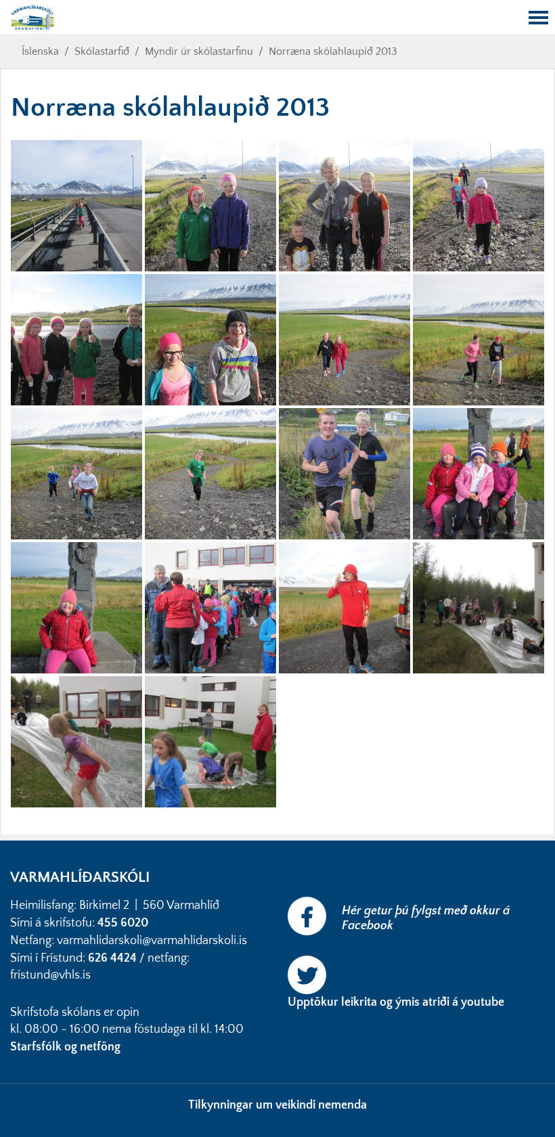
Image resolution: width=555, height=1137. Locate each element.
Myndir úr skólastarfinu (199, 51)
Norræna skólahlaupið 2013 (333, 51)
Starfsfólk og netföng (66, 1047)
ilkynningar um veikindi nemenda (281, 1105)
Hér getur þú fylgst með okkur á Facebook (426, 918)
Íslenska (40, 51)
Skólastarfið (101, 51)
